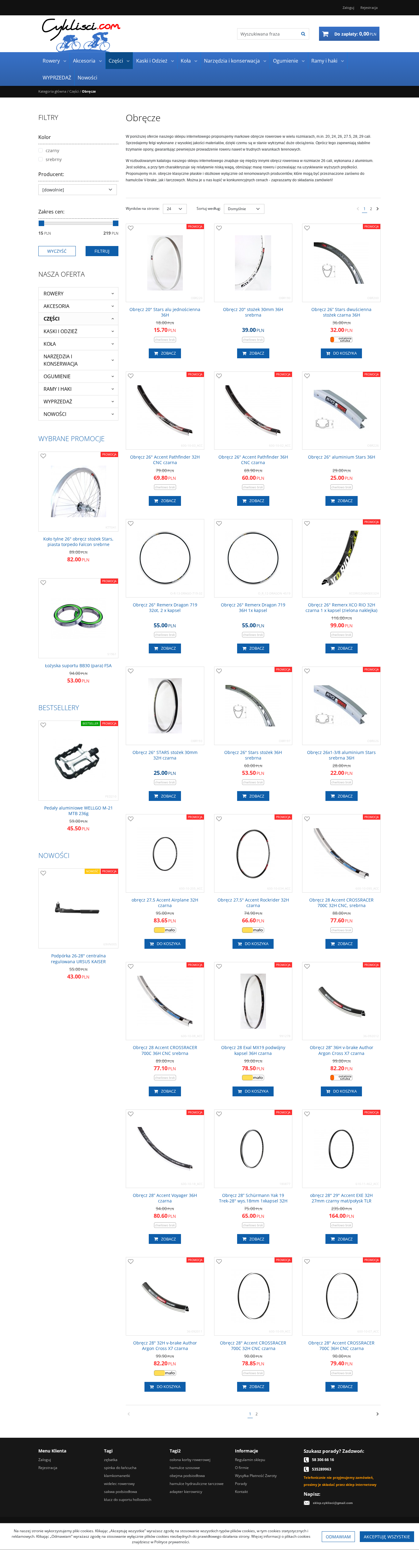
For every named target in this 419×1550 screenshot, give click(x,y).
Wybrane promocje (71, 438)
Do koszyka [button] (345, 353)
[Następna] (378, 209)
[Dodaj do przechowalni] (130, 228)
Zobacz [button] (168, 353)
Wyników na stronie (143, 208)
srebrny (54, 159)
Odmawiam (338, 1537)
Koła (186, 60)
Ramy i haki (324, 60)
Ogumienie (285, 60)
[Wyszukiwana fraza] (303, 34)
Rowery (51, 60)
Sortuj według (209, 208)
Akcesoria (84, 60)
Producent (51, 174)
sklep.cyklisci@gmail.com (333, 1503)
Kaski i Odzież (151, 60)
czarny (52, 150)
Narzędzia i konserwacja (232, 60)
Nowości (87, 77)
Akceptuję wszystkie (387, 1537)
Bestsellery (58, 707)
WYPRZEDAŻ (57, 77)
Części (116, 60)
